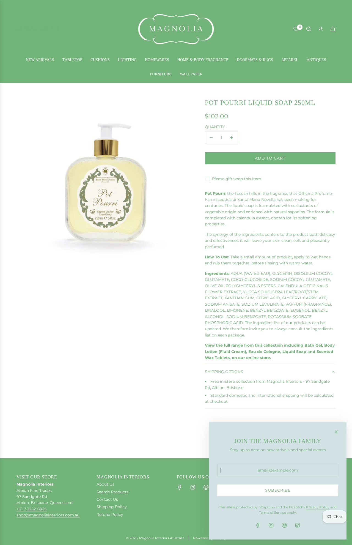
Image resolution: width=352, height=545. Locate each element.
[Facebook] (180, 487)
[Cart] (333, 29)
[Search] (308, 29)
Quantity (215, 126)
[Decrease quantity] (211, 138)
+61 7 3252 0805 (31, 508)
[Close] (336, 432)
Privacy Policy (317, 507)
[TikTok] (298, 525)
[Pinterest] (206, 487)
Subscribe (278, 490)
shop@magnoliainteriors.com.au (47, 515)
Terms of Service (272, 512)
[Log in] (321, 29)
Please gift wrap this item (236, 178)
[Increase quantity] (232, 138)
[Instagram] (193, 487)
